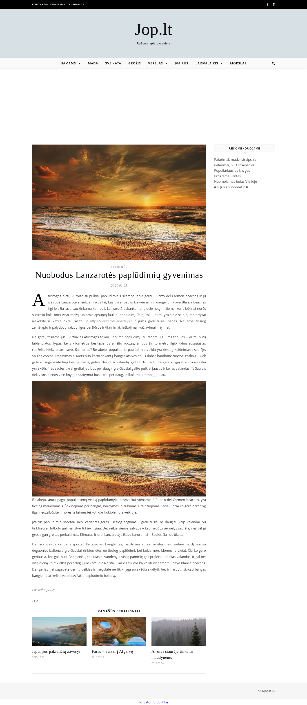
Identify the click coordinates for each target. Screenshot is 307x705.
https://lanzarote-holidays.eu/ (113, 321)
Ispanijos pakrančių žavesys (56, 651)
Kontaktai (40, 4)
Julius (51, 590)
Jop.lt (153, 29)
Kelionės (119, 267)
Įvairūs (181, 63)
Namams (68, 63)
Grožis (134, 63)
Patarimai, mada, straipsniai (235, 159)
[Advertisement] (153, 101)
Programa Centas (227, 176)
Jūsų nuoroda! (231, 187)
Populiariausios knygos (232, 170)
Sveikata (113, 63)
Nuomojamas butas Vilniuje (235, 181)
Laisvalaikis (207, 63)
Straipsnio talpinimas (67, 4)
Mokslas (238, 63)
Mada (93, 63)
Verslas (155, 63)
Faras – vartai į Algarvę (112, 651)
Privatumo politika (153, 702)
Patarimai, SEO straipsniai (234, 165)
